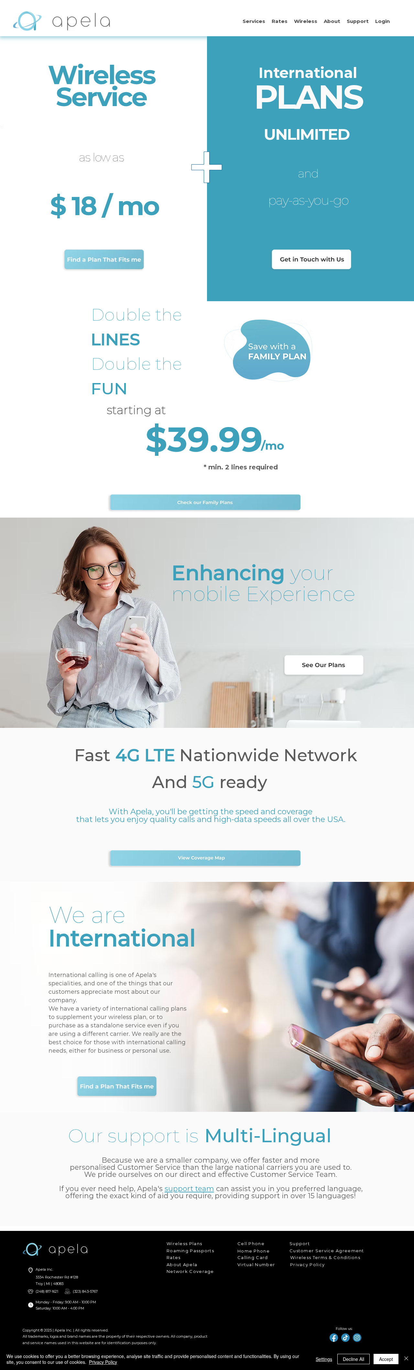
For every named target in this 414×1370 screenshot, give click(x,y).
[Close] (406, 1359)
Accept (386, 1359)
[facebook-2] (334, 1337)
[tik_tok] (345, 1337)
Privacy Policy (103, 1362)
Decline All (353, 1359)
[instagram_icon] (357, 1337)
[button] (253, 21)
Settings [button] (324, 1359)
